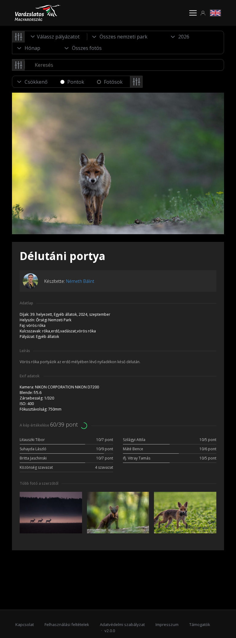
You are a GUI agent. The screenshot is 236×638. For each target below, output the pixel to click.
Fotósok (113, 81)
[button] (203, 13)
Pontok (75, 81)
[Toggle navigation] (193, 13)
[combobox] (56, 36)
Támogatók (199, 624)
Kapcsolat (24, 624)
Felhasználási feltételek (67, 624)
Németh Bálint (80, 281)
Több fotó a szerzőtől (39, 483)
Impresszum (167, 624)
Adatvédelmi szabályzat (122, 624)
